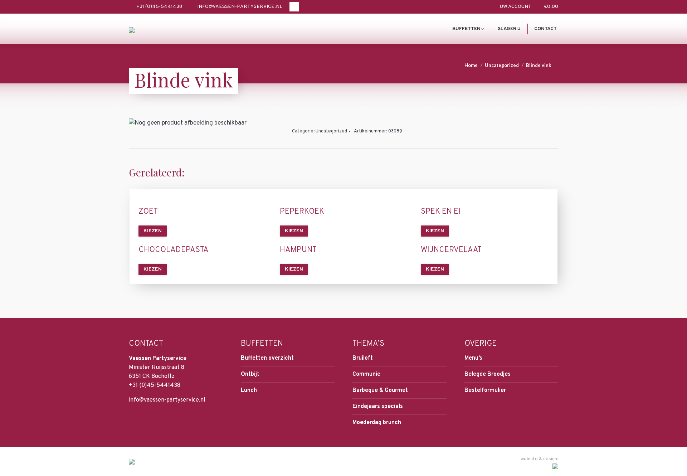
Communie (366, 374)
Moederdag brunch (376, 422)
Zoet (148, 212)
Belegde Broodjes (487, 374)
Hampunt (298, 250)
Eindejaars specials (377, 406)
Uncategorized (331, 131)
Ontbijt (250, 374)
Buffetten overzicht (267, 358)
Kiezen (152, 231)
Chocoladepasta (173, 250)
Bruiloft (362, 358)
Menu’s (473, 358)
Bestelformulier (485, 390)
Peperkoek (302, 212)
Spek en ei (441, 212)
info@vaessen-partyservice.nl (239, 7)
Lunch (249, 390)
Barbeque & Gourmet (380, 390)
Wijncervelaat (451, 250)
